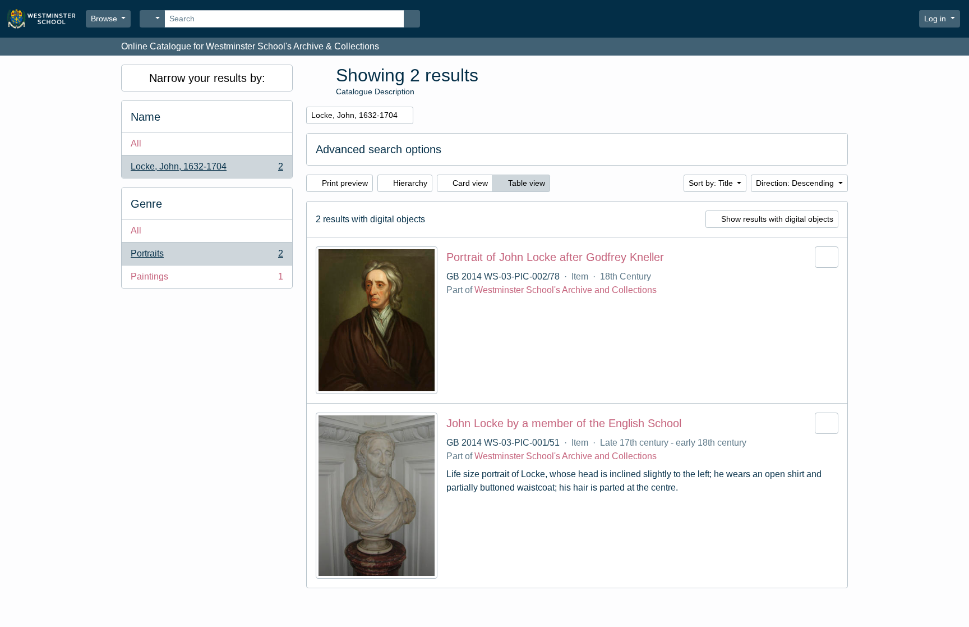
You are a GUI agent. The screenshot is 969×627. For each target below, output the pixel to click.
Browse (105, 18)
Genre (146, 204)
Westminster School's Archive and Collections (565, 290)
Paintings (206, 280)
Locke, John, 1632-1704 (206, 170)
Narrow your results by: (207, 78)
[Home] (46, 18)
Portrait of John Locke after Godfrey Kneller (555, 257)
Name (145, 117)
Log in (936, 18)
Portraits (206, 257)
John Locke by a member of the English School (563, 423)
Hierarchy (409, 183)
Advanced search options (378, 149)
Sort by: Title (712, 183)
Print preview (344, 183)
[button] (877, 19)
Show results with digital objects (776, 218)
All (136, 143)
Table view (525, 183)
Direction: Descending (796, 183)
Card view (469, 183)
